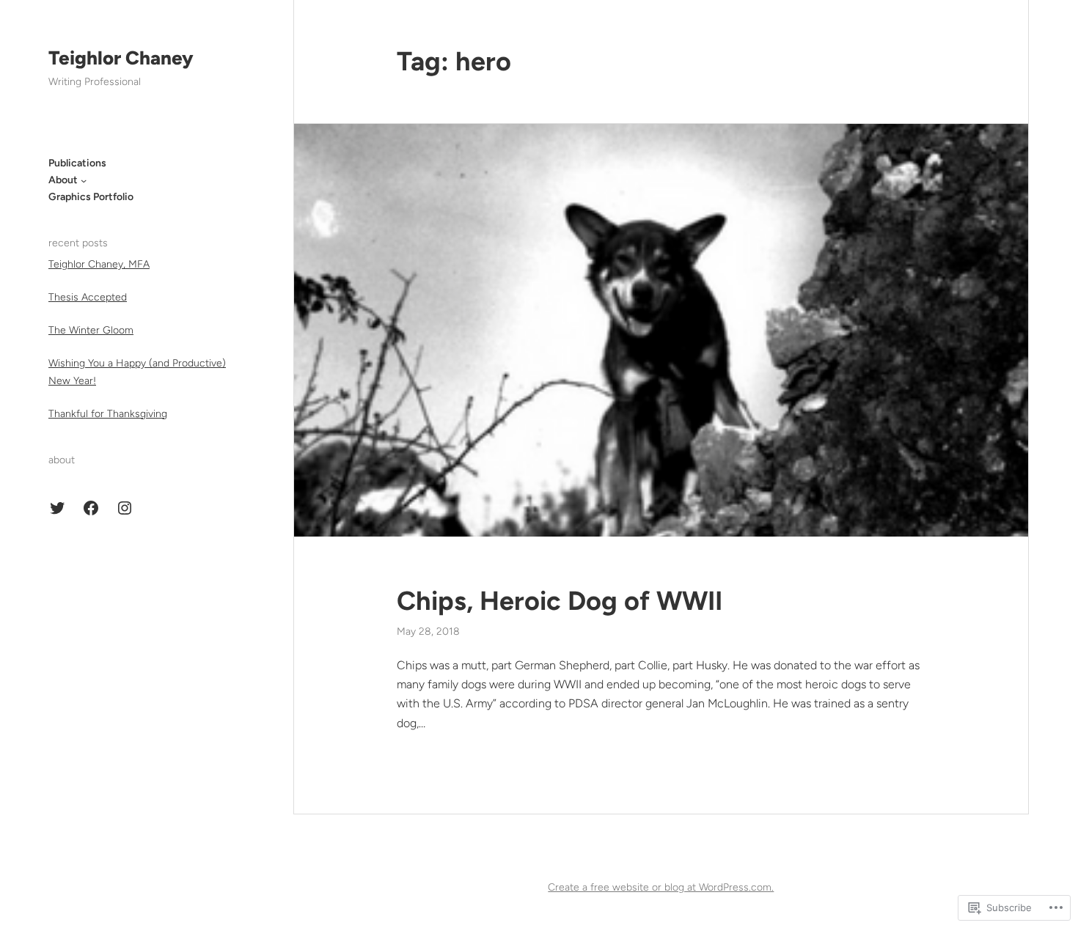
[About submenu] (84, 180)
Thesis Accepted (87, 297)
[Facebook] (91, 508)
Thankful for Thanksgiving (107, 414)
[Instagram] (124, 508)
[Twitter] (57, 508)
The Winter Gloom (90, 330)
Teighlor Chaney (121, 58)
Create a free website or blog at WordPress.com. (661, 887)
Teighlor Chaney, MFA (99, 264)
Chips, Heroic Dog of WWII (559, 600)
